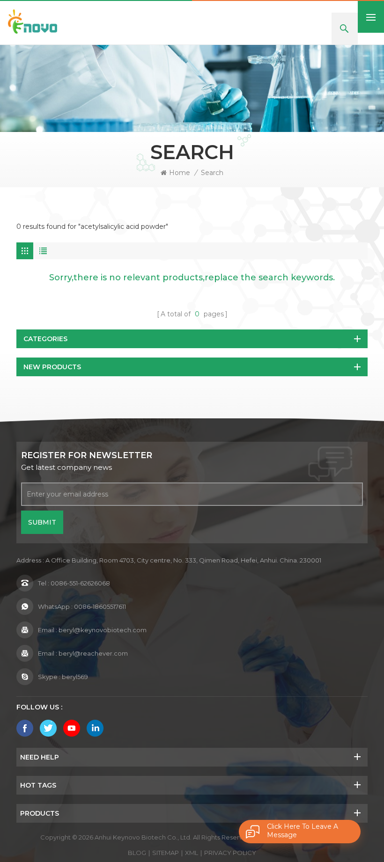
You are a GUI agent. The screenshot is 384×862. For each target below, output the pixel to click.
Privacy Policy (230, 852)
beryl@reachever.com (93, 653)
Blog (137, 852)
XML (191, 852)
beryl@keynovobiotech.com (103, 630)
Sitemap (165, 852)
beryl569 (75, 676)
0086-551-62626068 (80, 583)
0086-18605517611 (100, 606)
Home (179, 172)
